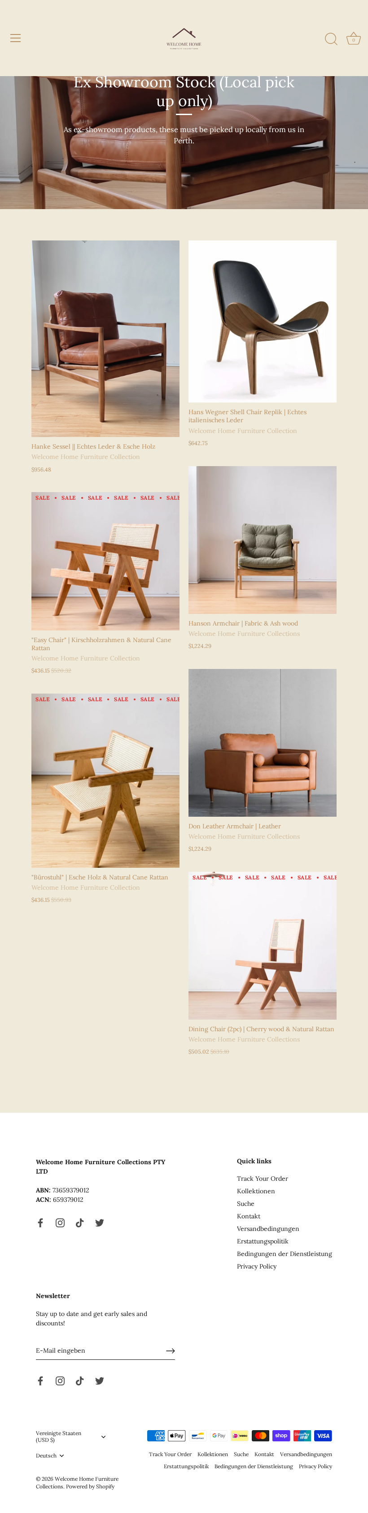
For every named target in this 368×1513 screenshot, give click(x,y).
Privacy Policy (256, 1266)
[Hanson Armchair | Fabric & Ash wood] (262, 540)
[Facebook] (40, 1222)
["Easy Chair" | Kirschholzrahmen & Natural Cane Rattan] (105, 561)
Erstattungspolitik (263, 1241)
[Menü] (16, 38)
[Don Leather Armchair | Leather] (262, 743)
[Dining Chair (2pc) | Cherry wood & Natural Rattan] (262, 946)
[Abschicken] (170, 1350)
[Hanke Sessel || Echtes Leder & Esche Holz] (105, 338)
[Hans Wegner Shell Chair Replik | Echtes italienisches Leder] (262, 321)
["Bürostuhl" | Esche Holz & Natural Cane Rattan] (105, 781)
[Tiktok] (79, 1222)
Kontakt (248, 1216)
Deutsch (46, 1456)
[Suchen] (331, 39)
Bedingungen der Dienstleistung (284, 1254)
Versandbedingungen (268, 1229)
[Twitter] (99, 1222)
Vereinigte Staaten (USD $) (58, 1436)
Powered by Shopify (90, 1486)
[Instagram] (60, 1222)
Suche (245, 1204)
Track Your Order (262, 1178)
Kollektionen (256, 1191)
